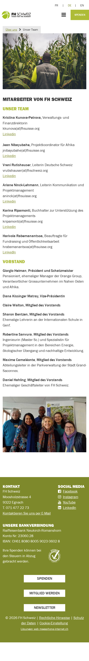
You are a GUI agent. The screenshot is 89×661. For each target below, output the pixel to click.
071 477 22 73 (17, 508)
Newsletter (44, 608)
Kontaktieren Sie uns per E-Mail (27, 513)
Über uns (11, 29)
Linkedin (9, 134)
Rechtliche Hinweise (54, 618)
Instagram (70, 497)
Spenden (80, 14)
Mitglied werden (44, 593)
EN (82, 5)
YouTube (69, 502)
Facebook (70, 491)
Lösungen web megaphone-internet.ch (44, 629)
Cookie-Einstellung (54, 623)
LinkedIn (9, 252)
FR (56, 5)
